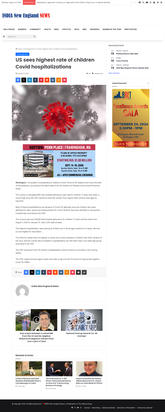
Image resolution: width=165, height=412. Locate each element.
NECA (76, 29)
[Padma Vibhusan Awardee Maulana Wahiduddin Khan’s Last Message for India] (29, 368)
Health (47, 29)
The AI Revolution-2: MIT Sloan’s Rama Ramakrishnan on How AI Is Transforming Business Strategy (58, 382)
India (56, 29)
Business (22, 29)
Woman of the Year (112, 29)
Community (35, 29)
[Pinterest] (41, 80)
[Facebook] (18, 80)
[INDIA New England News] (26, 15)
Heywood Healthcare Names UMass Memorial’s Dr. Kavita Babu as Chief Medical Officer (89, 380)
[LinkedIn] (29, 80)
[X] (23, 80)
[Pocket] (64, 80)
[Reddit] (47, 80)
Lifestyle (66, 29)
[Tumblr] (35, 80)
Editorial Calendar (108, 408)
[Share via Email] (78, 272)
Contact (87, 408)
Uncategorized (28, 49)
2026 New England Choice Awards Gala (132, 68)
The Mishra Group (85, 404)
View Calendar (114, 73)
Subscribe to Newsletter (126, 408)
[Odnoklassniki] (58, 80)
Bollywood (9, 29)
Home (19, 49)
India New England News (45, 286)
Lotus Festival (122, 61)
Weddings (94, 29)
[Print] (84, 272)
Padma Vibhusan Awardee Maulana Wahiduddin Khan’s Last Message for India (28, 380)
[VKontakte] (52, 80)
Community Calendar (145, 408)
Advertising (96, 408)
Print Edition (130, 29)
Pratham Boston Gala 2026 (127, 53)
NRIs (84, 29)
